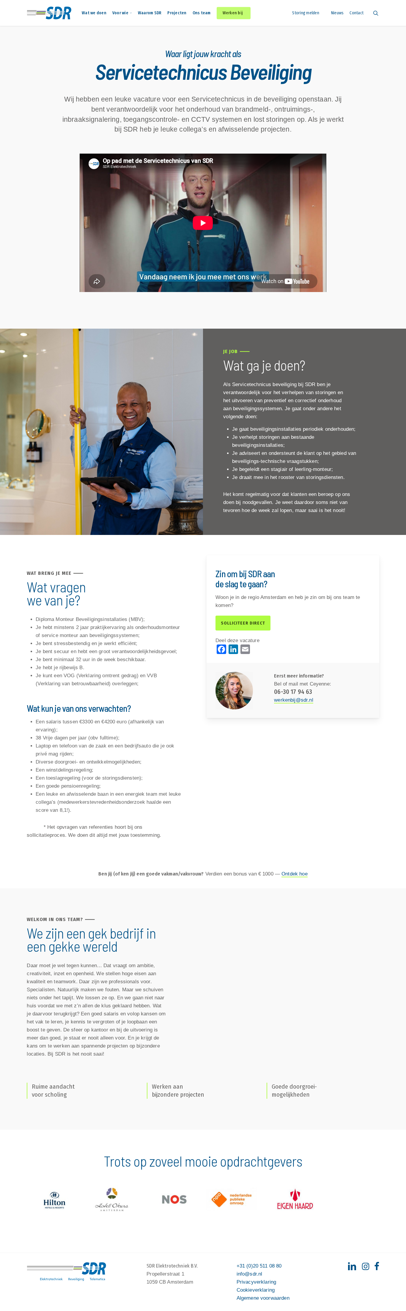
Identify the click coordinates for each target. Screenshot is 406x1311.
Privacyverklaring (256, 1282)
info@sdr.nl (249, 1274)
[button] (242, 623)
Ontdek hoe (294, 874)
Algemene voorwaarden (263, 1298)
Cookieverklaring (256, 1290)
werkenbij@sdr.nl (293, 700)
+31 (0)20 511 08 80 (259, 1266)
